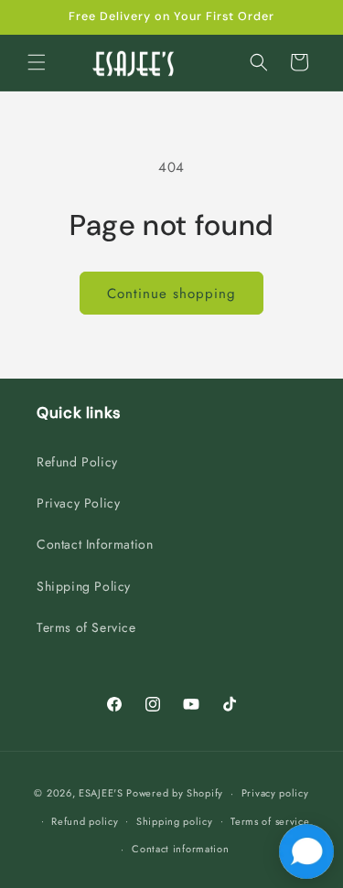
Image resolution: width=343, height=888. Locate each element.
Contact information (180, 848)
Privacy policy (275, 793)
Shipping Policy (84, 586)
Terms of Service (86, 627)
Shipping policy (174, 821)
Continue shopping (171, 294)
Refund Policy (77, 462)
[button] (36, 62)
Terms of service (269, 821)
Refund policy (84, 821)
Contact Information (95, 544)
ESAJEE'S (101, 793)
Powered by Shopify (174, 793)
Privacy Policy (78, 503)
